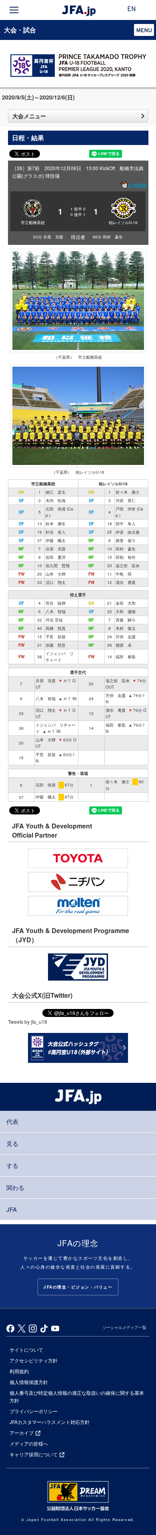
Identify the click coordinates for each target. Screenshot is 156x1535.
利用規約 (19, 1371)
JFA (11, 1209)
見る (12, 1143)
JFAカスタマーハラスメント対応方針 (50, 1421)
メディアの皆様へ (29, 1443)
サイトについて (26, 1349)
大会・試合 (20, 29)
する (12, 1165)
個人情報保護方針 (29, 1381)
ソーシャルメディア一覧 (124, 1327)
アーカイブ (22, 1432)
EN (131, 10)
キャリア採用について (34, 1454)
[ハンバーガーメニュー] (14, 10)
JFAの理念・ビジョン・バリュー (78, 1287)
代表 (12, 1121)
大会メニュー (29, 116)
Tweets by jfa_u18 (27, 1021)
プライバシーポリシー (34, 1411)
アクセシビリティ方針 (34, 1360)
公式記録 (136, 185)
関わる (15, 1187)
